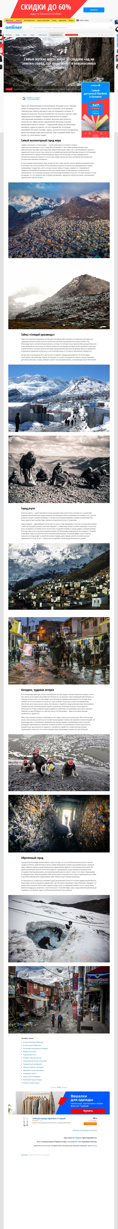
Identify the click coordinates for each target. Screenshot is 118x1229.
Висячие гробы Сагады (31, 1083)
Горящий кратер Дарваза (32, 1064)
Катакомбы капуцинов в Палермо (35, 1048)
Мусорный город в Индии (32, 1080)
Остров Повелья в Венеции (33, 1042)
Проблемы (24, 1155)
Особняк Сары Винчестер (32, 1058)
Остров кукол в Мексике (32, 1045)
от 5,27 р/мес (92, 1121)
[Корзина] (111, 27)
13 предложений (90, 1123)
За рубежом (45, 1155)
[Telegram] (98, 35)
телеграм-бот (72, 1142)
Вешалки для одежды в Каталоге (85, 1130)
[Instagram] (102, 35)
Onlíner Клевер (84, 20)
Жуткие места (37, 1155)
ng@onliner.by (92, 1145)
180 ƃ (95, 1118)
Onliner (31, 1155)
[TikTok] (108, 35)
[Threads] (111, 35)
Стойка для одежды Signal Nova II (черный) (49, 1118)
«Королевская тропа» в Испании (35, 1061)
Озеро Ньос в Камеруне (31, 1077)
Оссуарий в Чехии (29, 1073)
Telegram (78, 1138)
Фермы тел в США (29, 1052)
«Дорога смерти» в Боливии (33, 1067)
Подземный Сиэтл (29, 1055)
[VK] (105, 35)
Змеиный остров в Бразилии (33, 1070)
